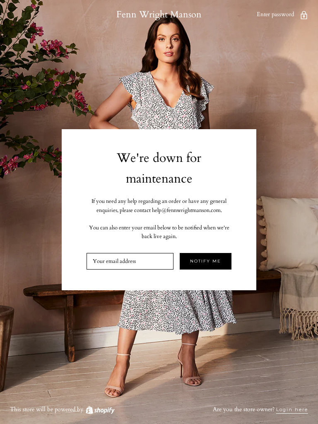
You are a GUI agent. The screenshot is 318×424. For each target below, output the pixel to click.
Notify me (205, 261)
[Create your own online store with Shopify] (100, 409)
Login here (292, 409)
